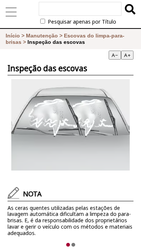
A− (115, 55)
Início (13, 36)
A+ (127, 55)
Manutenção (42, 36)
